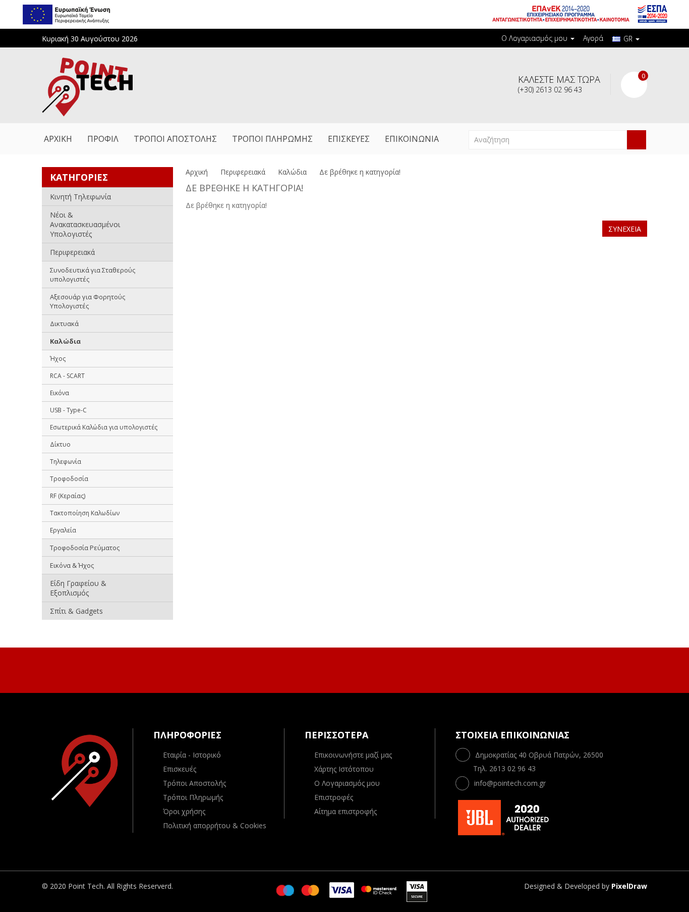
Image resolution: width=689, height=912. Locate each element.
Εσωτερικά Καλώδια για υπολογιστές (103, 427)
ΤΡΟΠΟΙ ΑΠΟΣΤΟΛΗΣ (175, 138)
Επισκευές (179, 769)
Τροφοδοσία (69, 478)
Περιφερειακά (72, 252)
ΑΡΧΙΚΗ (58, 138)
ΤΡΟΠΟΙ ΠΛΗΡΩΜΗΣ (272, 138)
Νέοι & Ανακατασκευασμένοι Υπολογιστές (85, 224)
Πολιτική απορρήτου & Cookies (214, 825)
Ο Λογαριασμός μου (347, 783)
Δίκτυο (60, 444)
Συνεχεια (624, 229)
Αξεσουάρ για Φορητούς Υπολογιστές (87, 301)
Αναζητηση (636, 139)
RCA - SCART (67, 375)
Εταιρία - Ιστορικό (192, 755)
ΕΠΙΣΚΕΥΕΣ (349, 138)
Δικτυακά (64, 323)
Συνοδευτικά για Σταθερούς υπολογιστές (92, 274)
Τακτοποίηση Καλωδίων (85, 513)
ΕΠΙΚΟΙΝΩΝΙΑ (412, 138)
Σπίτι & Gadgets (76, 611)
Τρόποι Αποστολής (194, 783)
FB (333, 669)
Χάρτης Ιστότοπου (344, 769)
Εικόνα (59, 393)
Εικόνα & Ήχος (72, 565)
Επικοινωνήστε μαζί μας (353, 755)
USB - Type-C (68, 410)
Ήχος (58, 358)
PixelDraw (629, 886)
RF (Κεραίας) (67, 496)
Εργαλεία (63, 530)
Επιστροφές (333, 797)
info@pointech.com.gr (510, 783)
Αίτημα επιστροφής (345, 811)
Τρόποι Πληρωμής (193, 797)
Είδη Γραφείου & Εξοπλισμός (78, 588)
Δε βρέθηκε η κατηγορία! (359, 172)
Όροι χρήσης (184, 811)
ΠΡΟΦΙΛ (103, 138)
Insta (354, 669)
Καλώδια (65, 341)
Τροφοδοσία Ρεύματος (85, 547)
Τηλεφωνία (65, 461)
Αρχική (197, 172)
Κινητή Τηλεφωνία (80, 196)
